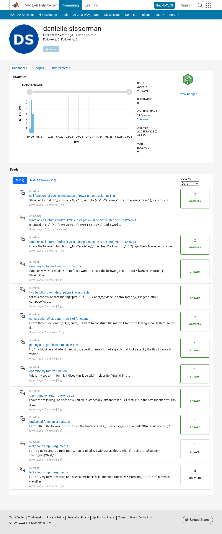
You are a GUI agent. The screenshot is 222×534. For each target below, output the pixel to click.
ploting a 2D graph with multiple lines (53, 345)
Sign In (186, 5)
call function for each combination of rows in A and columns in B (72, 195)
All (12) (20, 180)
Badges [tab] (39, 68)
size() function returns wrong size (51, 395)
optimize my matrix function (48, 371)
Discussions (112, 14)
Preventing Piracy (78, 517)
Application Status (103, 517)
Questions (147, 115)
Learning (91, 5)
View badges (188, 94)
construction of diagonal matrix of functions (58, 318)
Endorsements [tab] (60, 68)
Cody (65, 14)
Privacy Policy (55, 517)
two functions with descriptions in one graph (59, 292)
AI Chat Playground (86, 14)
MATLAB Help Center (41, 5)
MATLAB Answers (22, 14)
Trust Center (16, 517)
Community (71, 5)
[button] (200, 5)
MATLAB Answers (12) (43, 180)
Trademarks (35, 517)
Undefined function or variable (49, 421)
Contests (131, 14)
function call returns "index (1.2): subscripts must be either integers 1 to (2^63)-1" (83, 220)
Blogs (146, 14)
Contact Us (145, 517)
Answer (143, 119)
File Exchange (47, 14)
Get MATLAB (164, 5)
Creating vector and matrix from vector (55, 266)
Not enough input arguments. (49, 446)
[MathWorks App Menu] (208, 5)
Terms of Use (126, 517)
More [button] (171, 14)
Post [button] (157, 14)
